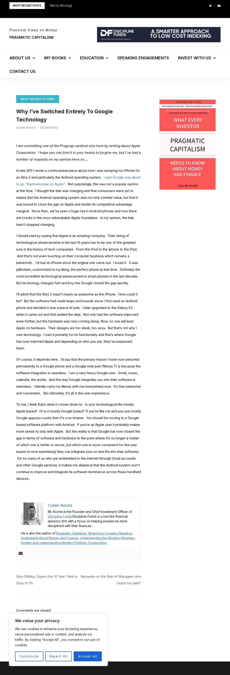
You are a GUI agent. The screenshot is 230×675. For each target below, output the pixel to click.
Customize (29, 656)
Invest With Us (194, 58)
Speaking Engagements (143, 58)
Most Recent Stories (38, 99)
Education (92, 58)
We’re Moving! (61, 5)
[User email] (21, 553)
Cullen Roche (25, 127)
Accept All (87, 656)
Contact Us (22, 71)
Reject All (58, 656)
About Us (19, 58)
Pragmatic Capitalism (31, 37)
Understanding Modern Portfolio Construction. (73, 543)
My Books (55, 58)
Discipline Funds (60, 516)
